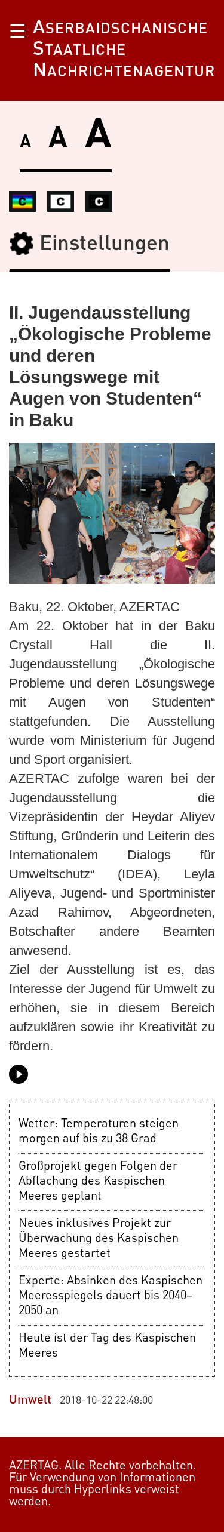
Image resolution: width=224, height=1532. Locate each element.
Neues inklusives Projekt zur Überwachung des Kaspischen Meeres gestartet (99, 1239)
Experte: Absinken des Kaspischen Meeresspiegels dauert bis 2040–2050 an (110, 1296)
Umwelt (30, 1401)
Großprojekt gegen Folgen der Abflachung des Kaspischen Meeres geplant (98, 1182)
